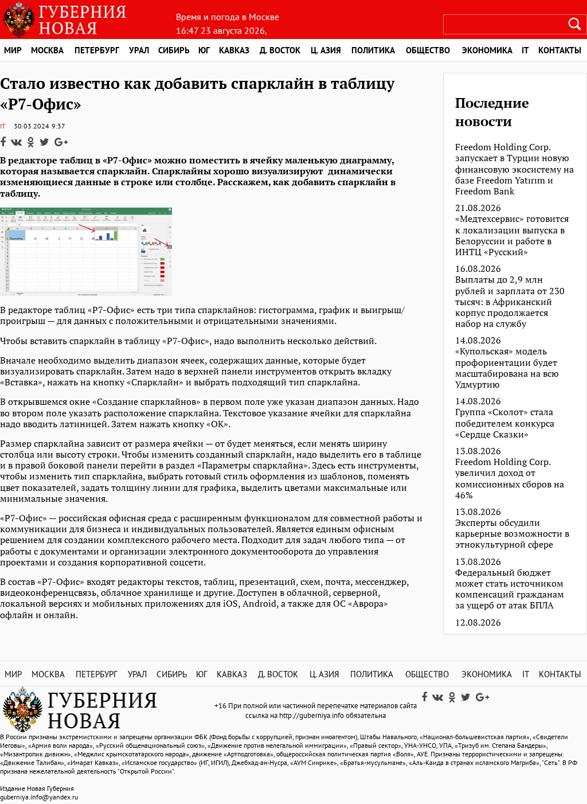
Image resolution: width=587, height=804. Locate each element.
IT (525, 50)
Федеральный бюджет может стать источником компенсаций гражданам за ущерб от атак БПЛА (509, 589)
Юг (204, 50)
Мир (13, 50)
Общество (428, 50)
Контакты (560, 674)
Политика (373, 50)
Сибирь (174, 50)
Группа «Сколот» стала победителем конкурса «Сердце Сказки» (504, 423)
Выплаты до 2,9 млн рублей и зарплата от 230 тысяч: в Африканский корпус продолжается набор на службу (510, 301)
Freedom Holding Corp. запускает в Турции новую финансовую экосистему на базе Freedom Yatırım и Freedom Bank (514, 169)
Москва (47, 50)
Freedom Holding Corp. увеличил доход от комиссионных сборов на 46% (509, 478)
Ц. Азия (326, 50)
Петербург (97, 50)
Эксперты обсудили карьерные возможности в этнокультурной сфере (512, 534)
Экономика (487, 50)
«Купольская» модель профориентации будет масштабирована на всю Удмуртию (507, 368)
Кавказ (234, 50)
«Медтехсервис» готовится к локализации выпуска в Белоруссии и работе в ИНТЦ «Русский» (512, 235)
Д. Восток (280, 50)
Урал (139, 50)
